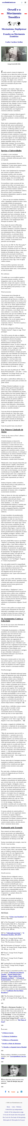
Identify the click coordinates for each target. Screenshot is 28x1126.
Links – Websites (16, 1107)
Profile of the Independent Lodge (14, 1112)
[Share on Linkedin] (21, 1091)
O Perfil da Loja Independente (14, 1109)
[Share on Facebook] (5, 1091)
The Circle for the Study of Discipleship (14, 1117)
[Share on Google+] (13, 1091)
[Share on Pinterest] (17, 1091)
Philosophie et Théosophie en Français (14, 1120)
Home (8, 1107)
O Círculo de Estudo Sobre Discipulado (14, 1114)
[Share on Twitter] (8, 1091)
